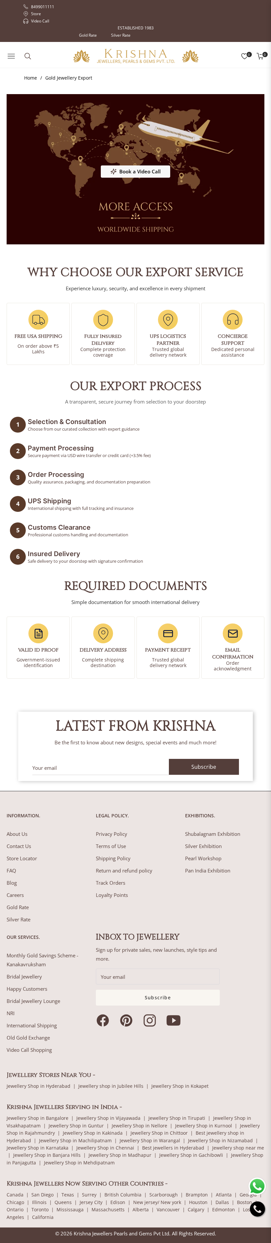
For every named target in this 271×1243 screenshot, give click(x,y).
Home (30, 78)
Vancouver (168, 1209)
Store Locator (22, 858)
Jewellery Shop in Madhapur (120, 1155)
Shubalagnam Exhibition (212, 834)
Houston (198, 1202)
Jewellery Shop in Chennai (105, 1148)
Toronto (40, 1209)
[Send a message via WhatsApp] (257, 1186)
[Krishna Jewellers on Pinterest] (127, 1020)
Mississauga (70, 1209)
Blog (12, 882)
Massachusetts (108, 1209)
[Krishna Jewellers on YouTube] (175, 1020)
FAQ (11, 870)
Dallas (222, 1202)
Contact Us (19, 846)
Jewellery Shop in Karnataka (37, 1148)
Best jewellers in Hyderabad (173, 1148)
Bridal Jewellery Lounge (33, 1001)
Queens (63, 1202)
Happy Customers (27, 988)
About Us (17, 834)
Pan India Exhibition (207, 870)
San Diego (42, 1194)
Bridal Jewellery (24, 976)
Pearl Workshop (203, 858)
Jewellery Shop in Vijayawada (108, 1118)
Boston (244, 1202)
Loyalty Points (112, 895)
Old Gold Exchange (28, 1037)
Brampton (197, 1194)
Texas (67, 1194)
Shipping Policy (113, 858)
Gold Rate (88, 35)
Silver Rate (121, 35)
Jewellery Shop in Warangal (150, 1140)
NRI (11, 1013)
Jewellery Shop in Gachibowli (191, 1155)
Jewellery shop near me (238, 1148)
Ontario (15, 1209)
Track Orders (110, 882)
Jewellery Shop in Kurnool (203, 1125)
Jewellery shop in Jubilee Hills (110, 1086)
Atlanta (224, 1194)
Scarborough (163, 1194)
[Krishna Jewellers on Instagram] (151, 1020)
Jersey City (91, 1202)
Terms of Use (111, 846)
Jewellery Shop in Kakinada (93, 1133)
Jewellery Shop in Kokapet (180, 1086)
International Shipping (32, 1025)
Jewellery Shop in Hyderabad (38, 1086)
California (43, 1217)
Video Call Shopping (29, 1050)
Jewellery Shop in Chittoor (159, 1133)
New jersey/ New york (157, 1202)
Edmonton (223, 1209)
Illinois (39, 1202)
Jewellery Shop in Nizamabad (220, 1140)
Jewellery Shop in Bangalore (37, 1118)
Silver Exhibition (203, 846)
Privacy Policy (111, 834)
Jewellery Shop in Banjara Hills (47, 1155)
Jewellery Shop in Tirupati (176, 1118)
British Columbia (122, 1194)
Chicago (15, 1202)
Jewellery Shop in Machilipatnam (75, 1140)
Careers (15, 895)
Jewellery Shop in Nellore (139, 1125)
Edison (117, 1202)
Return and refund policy (124, 870)
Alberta (141, 1209)
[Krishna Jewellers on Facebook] (104, 1020)
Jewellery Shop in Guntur (76, 1125)
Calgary (196, 1209)
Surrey (89, 1194)
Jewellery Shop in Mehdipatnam (79, 1162)
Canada (15, 1194)
